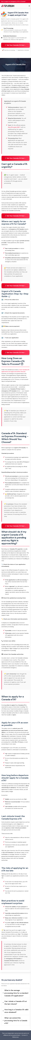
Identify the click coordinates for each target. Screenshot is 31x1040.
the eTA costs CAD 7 (14, 127)
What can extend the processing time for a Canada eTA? (15, 1020)
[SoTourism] (7, 6)
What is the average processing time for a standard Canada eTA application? (16, 993)
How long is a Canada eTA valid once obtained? (16, 1010)
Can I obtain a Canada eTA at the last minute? (15, 1002)
